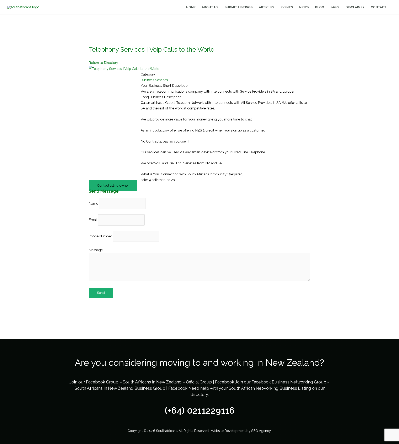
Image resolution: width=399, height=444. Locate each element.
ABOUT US (210, 7)
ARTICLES (266, 7)
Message (96, 250)
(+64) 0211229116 (200, 410)
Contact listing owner (113, 185)
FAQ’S (334, 7)
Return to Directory (103, 63)
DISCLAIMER (355, 7)
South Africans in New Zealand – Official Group (167, 382)
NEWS (304, 7)
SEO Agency (261, 431)
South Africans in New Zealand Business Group (120, 388)
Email (93, 220)
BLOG (319, 7)
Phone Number (100, 236)
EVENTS (287, 7)
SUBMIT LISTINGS (239, 7)
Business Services (154, 80)
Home (191, 7)
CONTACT (379, 7)
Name (93, 204)
